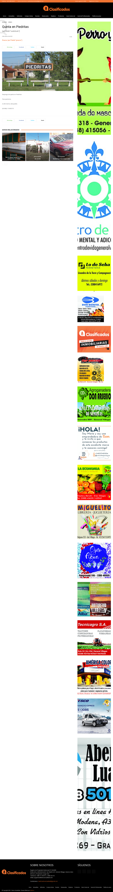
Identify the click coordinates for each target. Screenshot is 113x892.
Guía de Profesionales (84, 16)
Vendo (10, 22)
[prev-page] (3, 164)
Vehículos (19, 16)
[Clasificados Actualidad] (56, 8)
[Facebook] (101, 1)
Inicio (4, 16)
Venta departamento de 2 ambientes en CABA (13, 158)
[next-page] (6, 164)
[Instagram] (104, 1)
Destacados (45, 16)
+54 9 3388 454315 (11, 1)
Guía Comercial (70, 16)
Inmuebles (11, 16)
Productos (61, 16)
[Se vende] (37, 147)
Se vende (38, 159)
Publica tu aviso (96, 16)
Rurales (37, 16)
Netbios (32, 890)
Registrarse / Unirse (93, 1)
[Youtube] (110, 1)
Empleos (53, 16)
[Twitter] (107, 1)
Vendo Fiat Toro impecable (61, 159)
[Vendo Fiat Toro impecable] (61, 147)
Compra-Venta (29, 16)
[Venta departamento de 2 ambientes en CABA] (14, 147)
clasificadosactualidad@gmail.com (35, 1)
